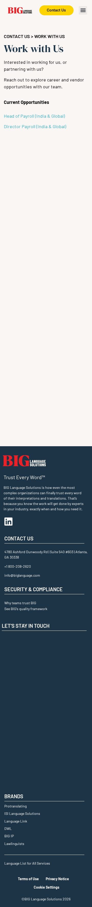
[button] (83, 10)
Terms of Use (28, 879)
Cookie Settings (46, 887)
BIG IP (9, 836)
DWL (8, 828)
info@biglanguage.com (22, 575)
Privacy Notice (57, 879)
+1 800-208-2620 (17, 566)
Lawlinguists (14, 843)
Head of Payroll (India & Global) (34, 116)
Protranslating (15, 806)
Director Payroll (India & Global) (35, 126)
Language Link (15, 821)
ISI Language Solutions (22, 813)
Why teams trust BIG (20, 603)
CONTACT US (17, 36)
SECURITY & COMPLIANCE (33, 589)
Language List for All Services (27, 863)
